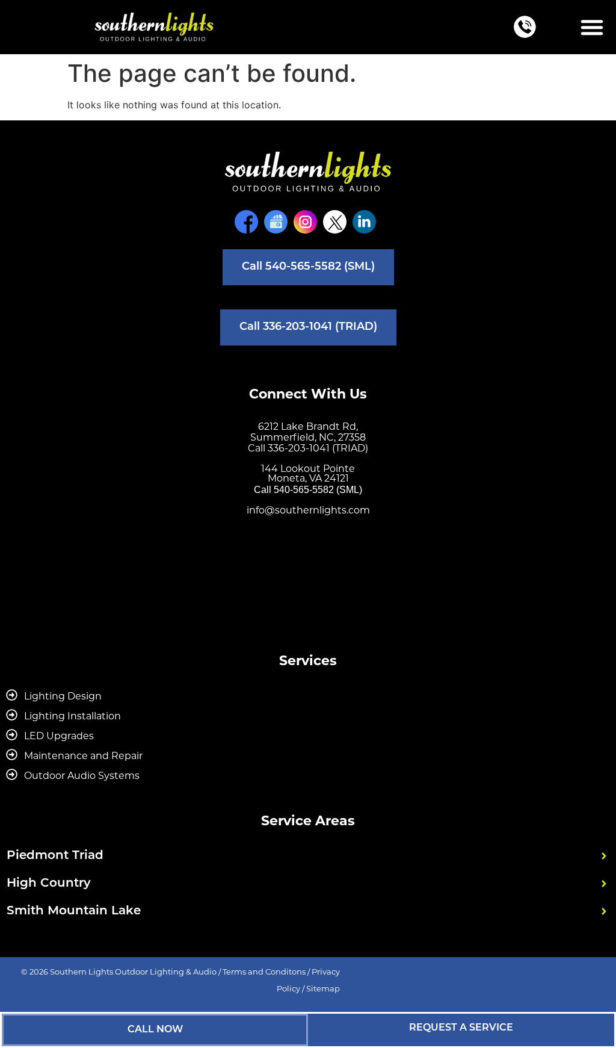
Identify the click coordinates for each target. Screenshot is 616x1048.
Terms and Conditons (264, 971)
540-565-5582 (304, 490)
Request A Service (461, 1028)
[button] (592, 27)
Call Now (155, 1030)
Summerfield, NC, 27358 (308, 437)
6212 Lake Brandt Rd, (308, 426)
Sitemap (323, 988)
